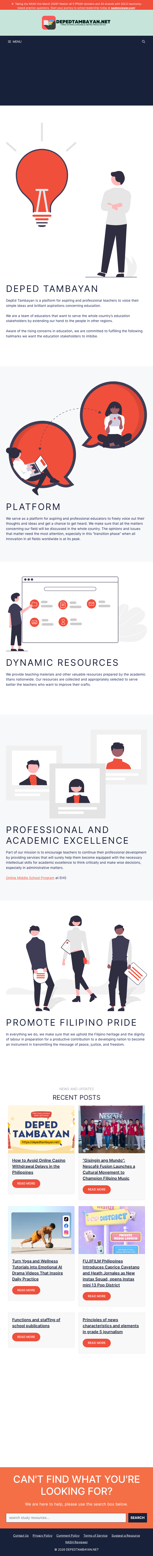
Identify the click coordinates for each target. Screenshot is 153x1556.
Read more (26, 1183)
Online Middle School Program (30, 878)
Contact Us (21, 1535)
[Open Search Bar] (143, 42)
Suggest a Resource (126, 1535)
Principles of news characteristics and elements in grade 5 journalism (111, 1325)
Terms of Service (95, 1535)
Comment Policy (67, 1535)
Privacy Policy (42, 1535)
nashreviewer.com (123, 7)
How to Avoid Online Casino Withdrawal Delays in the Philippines (38, 1166)
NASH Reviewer (76, 1542)
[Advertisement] (76, 78)
